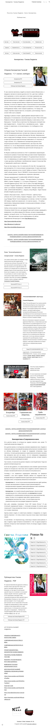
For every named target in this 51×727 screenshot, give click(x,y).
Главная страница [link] (36, 1)
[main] (22, 14)
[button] (49, 1)
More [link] (44, 2)
